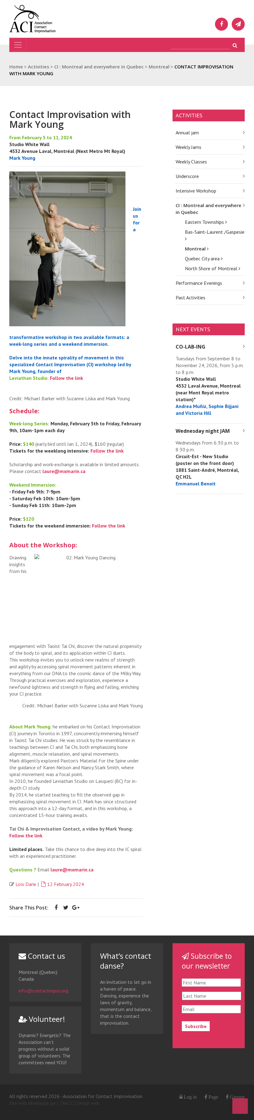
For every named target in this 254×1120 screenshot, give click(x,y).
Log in (190, 1096)
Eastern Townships (205, 222)
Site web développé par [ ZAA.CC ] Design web (54, 1103)
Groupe (237, 1096)
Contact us (45, 956)
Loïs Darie (25, 884)
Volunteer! (46, 1019)
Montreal (196, 248)
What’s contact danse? (125, 961)
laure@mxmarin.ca (63, 471)
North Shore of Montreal (212, 268)
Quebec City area (203, 258)
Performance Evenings (199, 283)
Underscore (187, 176)
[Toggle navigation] (18, 45)
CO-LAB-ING (190, 346)
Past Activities (190, 297)
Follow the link (66, 378)
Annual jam (187, 132)
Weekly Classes (191, 161)
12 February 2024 (65, 884)
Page (212, 1096)
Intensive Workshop (196, 191)
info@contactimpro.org (43, 991)
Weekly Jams (188, 147)
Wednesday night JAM (203, 431)
